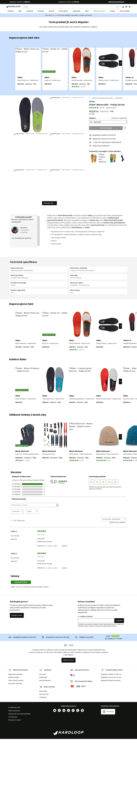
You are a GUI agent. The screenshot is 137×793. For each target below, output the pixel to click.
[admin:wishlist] (125, 128)
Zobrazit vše (48, 203)
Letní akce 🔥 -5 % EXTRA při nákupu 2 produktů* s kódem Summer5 (68, 15)
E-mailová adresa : (85, 616)
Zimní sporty (63, 11)
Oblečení (10, 11)
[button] (31, 114)
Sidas (92, 102)
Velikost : (92, 118)
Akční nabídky (125, 11)
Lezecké (51, 11)
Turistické (29, 11)
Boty (20, 11)
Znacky (112, 11)
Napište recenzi (111, 107)
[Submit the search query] (118, 7)
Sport (87, 11)
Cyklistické (76, 11)
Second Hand (100, 11)
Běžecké (41, 11)
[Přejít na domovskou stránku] (90, 98)
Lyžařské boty (118, 98)
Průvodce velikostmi (119, 118)
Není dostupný (106, 128)
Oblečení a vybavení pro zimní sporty (102, 98)
